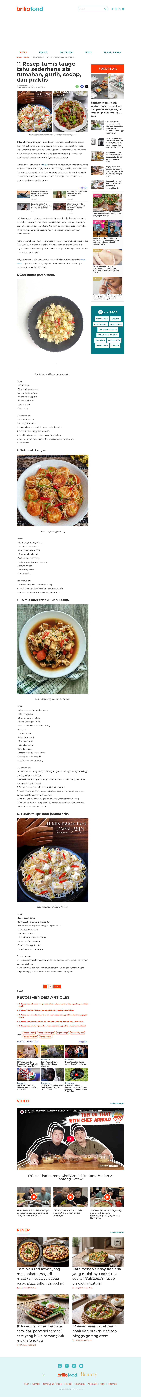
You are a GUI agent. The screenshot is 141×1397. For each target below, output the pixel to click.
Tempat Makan (112, 52)
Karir (102, 1384)
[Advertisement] (70, 34)
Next (57, 986)
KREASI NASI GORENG (107, 335)
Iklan (26, 1384)
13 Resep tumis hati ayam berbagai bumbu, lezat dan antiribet (46, 1010)
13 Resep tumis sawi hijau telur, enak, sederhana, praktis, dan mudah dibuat (52, 1026)
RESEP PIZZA (114, 340)
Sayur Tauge (62, 1033)
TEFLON (115, 346)
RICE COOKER (100, 324)
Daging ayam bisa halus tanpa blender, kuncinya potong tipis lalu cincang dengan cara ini (115, 171)
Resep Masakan (30, 1037)
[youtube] (123, 9)
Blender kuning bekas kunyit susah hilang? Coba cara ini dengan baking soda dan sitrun (114, 157)
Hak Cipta (79, 1384)
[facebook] (112, 9)
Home (19, 57)
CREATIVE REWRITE (108, 329)
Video (88, 52)
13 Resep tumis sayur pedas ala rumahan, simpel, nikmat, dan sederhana (50, 1021)
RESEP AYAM (102, 346)
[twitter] (120, 9)
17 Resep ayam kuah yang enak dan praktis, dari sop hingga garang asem (94, 1331)
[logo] (30, 9)
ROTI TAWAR (102, 319)
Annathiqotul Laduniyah (26, 85)
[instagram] (116, 9)
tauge (45, 165)
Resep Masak (45, 1037)
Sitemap (112, 1384)
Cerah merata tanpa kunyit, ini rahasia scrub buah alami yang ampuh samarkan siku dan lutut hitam (106, 269)
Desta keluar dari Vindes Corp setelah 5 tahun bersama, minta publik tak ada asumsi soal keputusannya (106, 241)
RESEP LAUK (115, 324)
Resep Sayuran (77, 1033)
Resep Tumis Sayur (46, 1033)
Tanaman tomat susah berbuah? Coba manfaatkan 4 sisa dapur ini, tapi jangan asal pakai (107, 214)
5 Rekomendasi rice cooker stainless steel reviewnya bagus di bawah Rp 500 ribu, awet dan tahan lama (114, 142)
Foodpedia (66, 52)
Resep (23, 52)
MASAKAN (100, 340)
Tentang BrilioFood (52, 1384)
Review (43, 52)
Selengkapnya (116, 1103)
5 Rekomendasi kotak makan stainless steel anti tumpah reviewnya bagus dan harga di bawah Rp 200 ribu (107, 109)
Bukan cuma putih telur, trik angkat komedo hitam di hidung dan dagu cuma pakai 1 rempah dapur (107, 297)
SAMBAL (115, 319)
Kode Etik (92, 1384)
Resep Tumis (29, 1033)
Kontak (36, 1384)
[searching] (105, 9)
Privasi (68, 1384)
